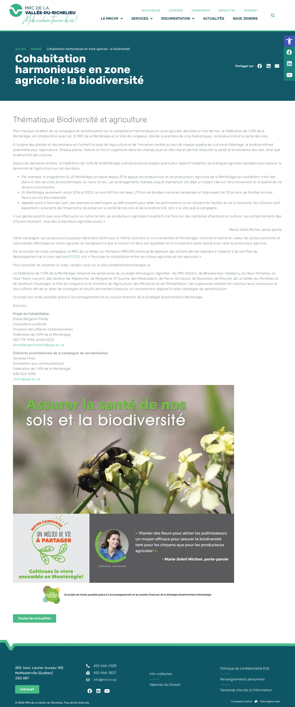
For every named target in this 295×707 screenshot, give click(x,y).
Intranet (251, 10)
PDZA (74, 257)
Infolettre (227, 10)
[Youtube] (107, 691)
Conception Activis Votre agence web (255, 701)
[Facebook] (90, 691)
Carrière (176, 10)
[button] (260, 66)
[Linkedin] (98, 691)
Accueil (20, 49)
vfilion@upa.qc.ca (26, 379)
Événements (201, 10)
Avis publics (151, 10)
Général (36, 49)
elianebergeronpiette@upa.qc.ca (38, 345)
